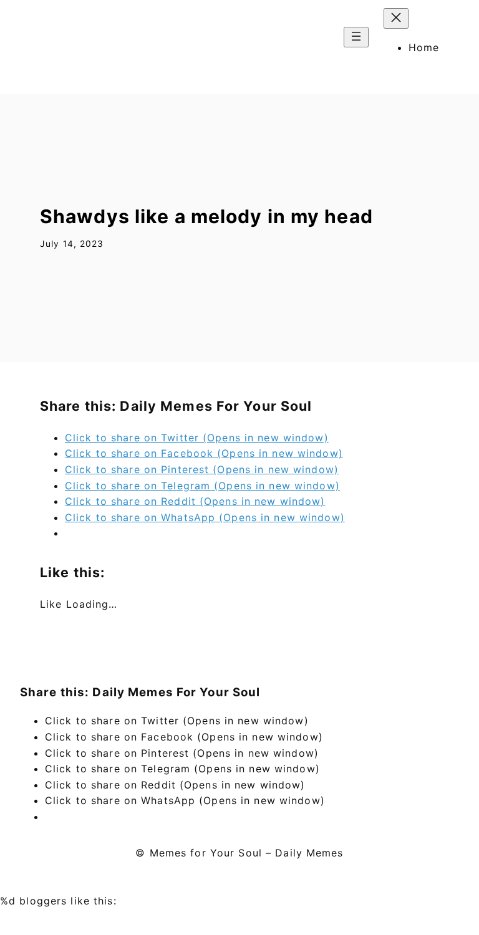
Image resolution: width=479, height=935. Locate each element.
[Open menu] (356, 37)
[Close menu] (396, 18)
